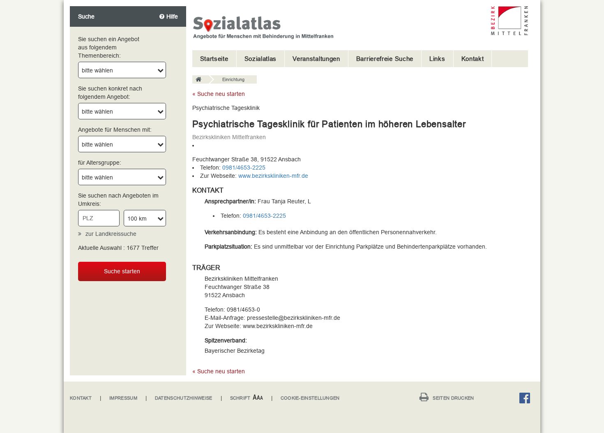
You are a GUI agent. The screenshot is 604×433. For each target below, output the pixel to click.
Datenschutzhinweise (183, 398)
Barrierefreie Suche (384, 58)
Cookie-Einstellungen (310, 398)
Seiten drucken (453, 398)
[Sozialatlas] (200, 80)
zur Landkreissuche (110, 233)
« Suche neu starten (218, 94)
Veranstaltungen (316, 58)
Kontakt (472, 58)
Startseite (214, 58)
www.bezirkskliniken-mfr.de (273, 175)
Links (437, 58)
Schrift (240, 398)
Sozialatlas (260, 58)
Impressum (123, 398)
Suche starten (122, 271)
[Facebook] (526, 399)
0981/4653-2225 (243, 167)
